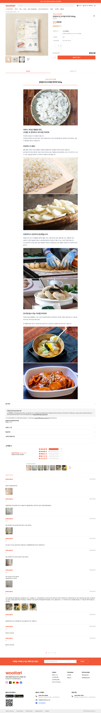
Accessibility (42, 703)
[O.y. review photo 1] (9, 583)
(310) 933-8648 (43, 695)
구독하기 (82, 661)
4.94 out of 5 (22, 453)
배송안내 (69, 677)
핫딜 (20, 9)
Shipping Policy (38, 711)
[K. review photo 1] (9, 562)
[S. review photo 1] (9, 606)
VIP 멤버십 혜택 (55, 679)
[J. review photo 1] (9, 511)
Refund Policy (29, 711)
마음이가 (55, 19)
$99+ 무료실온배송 (32, 9)
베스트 (16, 9)
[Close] (94, 1)
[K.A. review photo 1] (9, 530)
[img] (9, 479)
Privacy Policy (19, 711)
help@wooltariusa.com (44, 700)
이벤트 (51, 9)
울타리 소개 (54, 675)
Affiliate (47, 711)
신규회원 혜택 (55, 677)
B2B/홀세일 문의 (86, 677)
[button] (56, 26)
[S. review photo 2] (17, 606)
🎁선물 (62, 9)
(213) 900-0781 (79, 695)
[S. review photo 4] (33, 606)
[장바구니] (94, 5)
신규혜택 (57, 9)
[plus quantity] (60, 46)
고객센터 (69, 675)
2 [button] (48, 653)
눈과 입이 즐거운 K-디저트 (11, 12)
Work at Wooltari (56, 682)
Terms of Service (10, 711)
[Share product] (93, 15)
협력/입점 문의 (85, 675)
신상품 (24, 9)
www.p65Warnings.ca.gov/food (40, 414)
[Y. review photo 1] (9, 491)
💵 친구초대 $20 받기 (43, 9)
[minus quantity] (55, 46)
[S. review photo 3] (25, 606)
